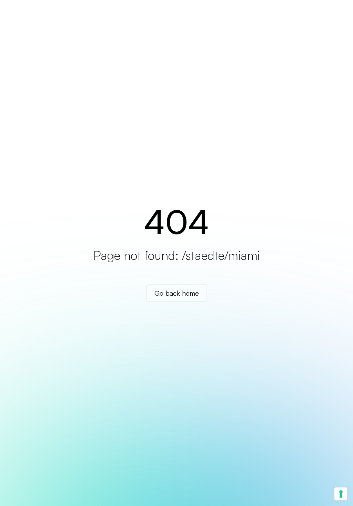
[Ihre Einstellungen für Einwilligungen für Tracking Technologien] (340, 493)
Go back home (176, 292)
